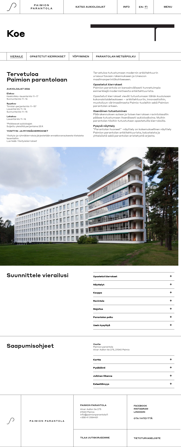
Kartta (97, 359)
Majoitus (98, 308)
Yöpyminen (80, 56)
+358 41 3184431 (89, 417)
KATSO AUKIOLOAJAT (90, 6)
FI (146, 6)
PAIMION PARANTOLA (42, 7)
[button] (133, 276)
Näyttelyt (98, 284)
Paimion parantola (47, 420)
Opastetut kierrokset (48, 56)
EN (141, 6)
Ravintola (98, 300)
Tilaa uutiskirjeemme (95, 437)
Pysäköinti (99, 367)
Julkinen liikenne (102, 375)
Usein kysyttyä (101, 325)
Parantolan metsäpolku (116, 56)
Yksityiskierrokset (27, 141)
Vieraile (16, 56)
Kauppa (97, 292)
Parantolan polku (103, 317)
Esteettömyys (101, 384)
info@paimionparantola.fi (94, 414)
